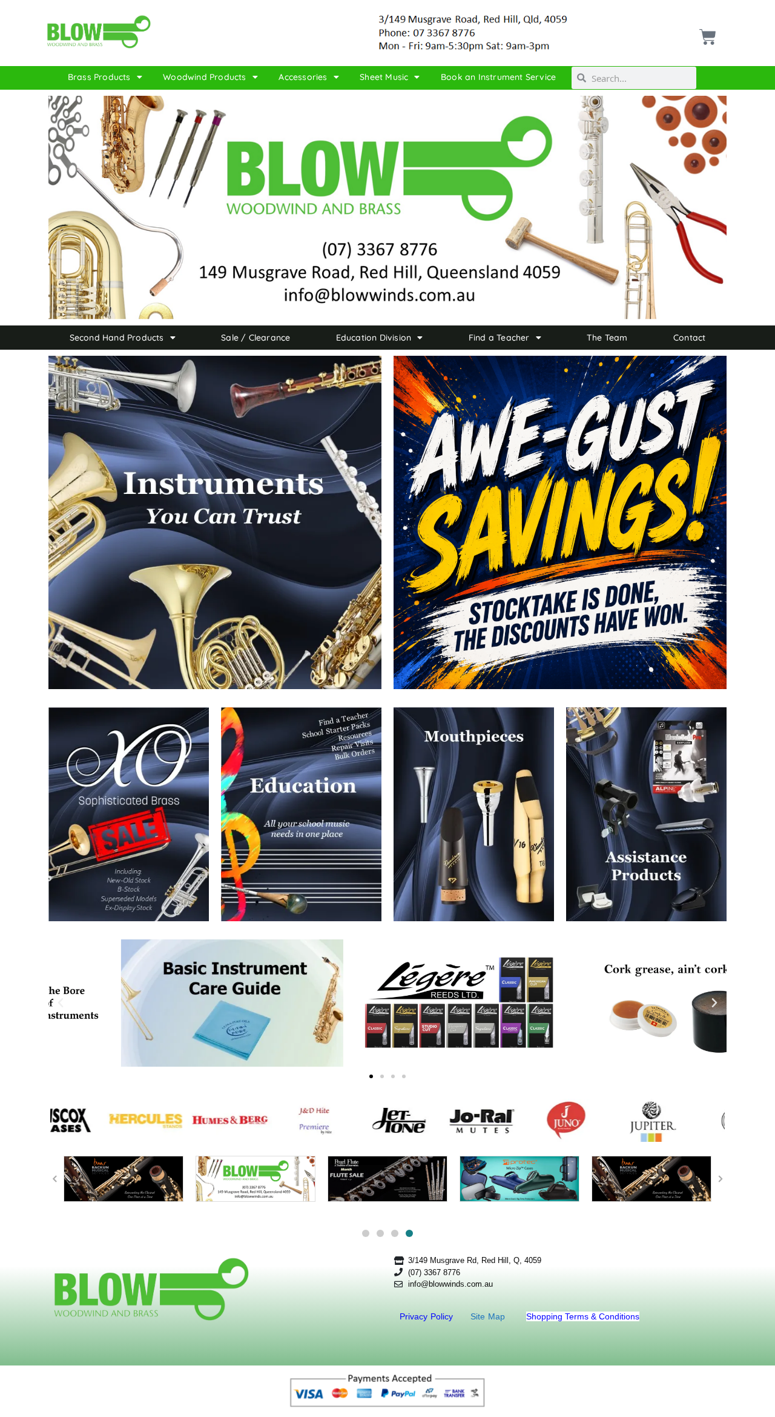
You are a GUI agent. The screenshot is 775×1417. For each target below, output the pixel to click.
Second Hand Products (117, 337)
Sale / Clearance (255, 337)
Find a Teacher (499, 337)
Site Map (489, 1316)
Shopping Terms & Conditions (582, 1316)
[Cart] (706, 32)
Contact (689, 337)
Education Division (374, 337)
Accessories (303, 77)
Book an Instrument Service (498, 77)
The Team (607, 337)
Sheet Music (384, 77)
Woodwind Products (204, 77)
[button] (60, 1003)
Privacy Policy (428, 1316)
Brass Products (99, 77)
